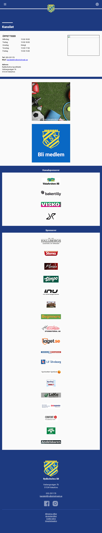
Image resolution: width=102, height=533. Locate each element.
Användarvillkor (51, 516)
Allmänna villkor (51, 514)
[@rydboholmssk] (55, 503)
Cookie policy (51, 519)
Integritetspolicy (51, 521)
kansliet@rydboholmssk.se (51, 496)
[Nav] (5, 4)
